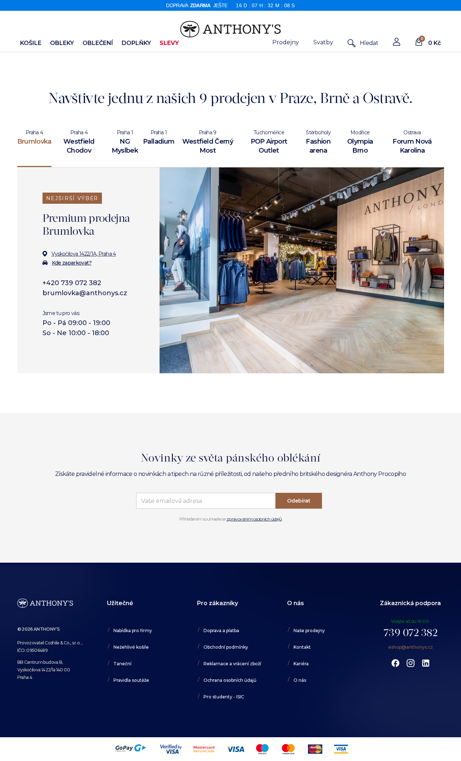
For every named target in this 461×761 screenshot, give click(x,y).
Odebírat (298, 500)
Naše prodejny (309, 630)
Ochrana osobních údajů (229, 680)
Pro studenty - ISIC (223, 696)
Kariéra (301, 663)
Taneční (122, 663)
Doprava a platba (221, 630)
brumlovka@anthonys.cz (84, 293)
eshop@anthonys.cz (410, 647)
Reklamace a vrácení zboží (232, 663)
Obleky (62, 43)
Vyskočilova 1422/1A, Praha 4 (84, 254)
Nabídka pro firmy (132, 630)
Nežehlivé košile (131, 647)
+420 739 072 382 (71, 283)
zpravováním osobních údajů (254, 519)
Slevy (169, 43)
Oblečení (97, 43)
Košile (30, 43)
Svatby (323, 42)
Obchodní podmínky (225, 647)
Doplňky (136, 43)
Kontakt (302, 647)
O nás (300, 680)
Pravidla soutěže (131, 680)
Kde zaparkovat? (71, 263)
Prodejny (285, 42)
